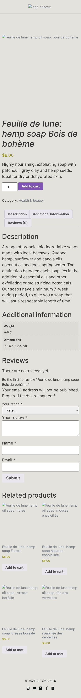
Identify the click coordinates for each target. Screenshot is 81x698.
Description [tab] (17, 214)
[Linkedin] (53, 688)
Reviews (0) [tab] (18, 223)
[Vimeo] (28, 688)
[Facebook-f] (46, 688)
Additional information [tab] (51, 214)
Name (9, 443)
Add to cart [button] (14, 567)
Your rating (12, 404)
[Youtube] (34, 688)
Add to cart (31, 186)
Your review (14, 418)
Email (8, 460)
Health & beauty (31, 200)
